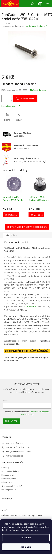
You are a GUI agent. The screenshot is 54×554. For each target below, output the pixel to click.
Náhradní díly (6, 482)
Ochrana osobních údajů (11, 486)
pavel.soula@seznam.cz (16, 443)
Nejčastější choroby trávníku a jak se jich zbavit (21, 515)
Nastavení (26, 537)
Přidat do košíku (27, 98)
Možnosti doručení (38, 90)
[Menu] (47, 4)
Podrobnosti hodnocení (36, 26)
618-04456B (30, 306)
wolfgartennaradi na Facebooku (19, 451)
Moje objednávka (8, 489)
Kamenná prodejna (9, 475)
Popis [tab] (6, 235)
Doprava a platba (8, 478)
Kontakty (5, 467)
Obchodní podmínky (10, 471)
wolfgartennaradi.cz (14, 455)
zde (36, 530)
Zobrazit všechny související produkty (27, 227)
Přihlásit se (11, 421)
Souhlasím (26, 547)
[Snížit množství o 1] (11, 100)
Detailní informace (9, 106)
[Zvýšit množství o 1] (11, 97)
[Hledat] (32, 4)
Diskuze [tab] (14, 235)
